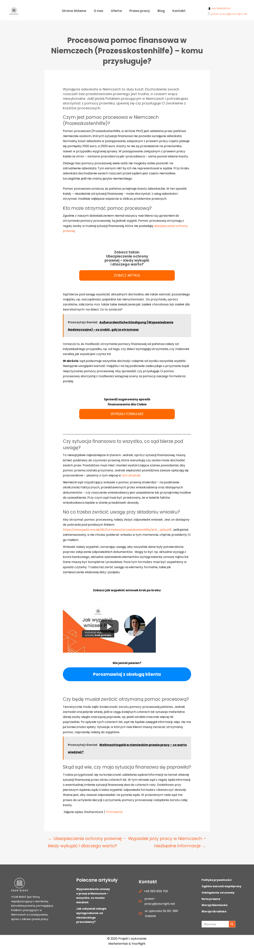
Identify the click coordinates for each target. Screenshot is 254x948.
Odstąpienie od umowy (218, 892)
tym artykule (131, 475)
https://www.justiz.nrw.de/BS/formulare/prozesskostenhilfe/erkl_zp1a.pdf (117, 530)
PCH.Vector (114, 812)
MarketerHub (118, 943)
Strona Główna (74, 11)
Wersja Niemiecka (214, 905)
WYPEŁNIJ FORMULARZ (127, 414)
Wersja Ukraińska (214, 911)
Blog (161, 11)
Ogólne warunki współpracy (221, 886)
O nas (98, 11)
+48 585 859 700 (156, 891)
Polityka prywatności (217, 880)
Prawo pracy (139, 11)
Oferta (116, 11)
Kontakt (179, 11)
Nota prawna (211, 899)
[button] (193, 9)
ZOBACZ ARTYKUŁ (127, 275)
